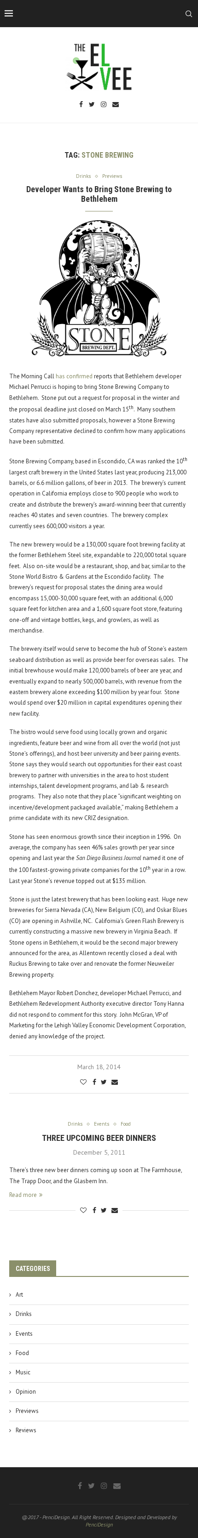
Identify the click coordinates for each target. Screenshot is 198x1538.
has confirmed (74, 376)
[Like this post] (83, 1082)
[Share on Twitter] (104, 1082)
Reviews (26, 1430)
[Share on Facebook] (94, 1082)
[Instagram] (103, 105)
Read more (23, 1195)
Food (22, 1353)
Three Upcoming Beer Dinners (99, 1138)
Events (24, 1334)
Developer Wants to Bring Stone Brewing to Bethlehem (99, 194)
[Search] (188, 13)
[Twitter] (92, 105)
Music (23, 1372)
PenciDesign (99, 1524)
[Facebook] (81, 105)
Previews (27, 1411)
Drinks (24, 1314)
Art (19, 1295)
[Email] (115, 105)
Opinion (26, 1392)
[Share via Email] (114, 1082)
